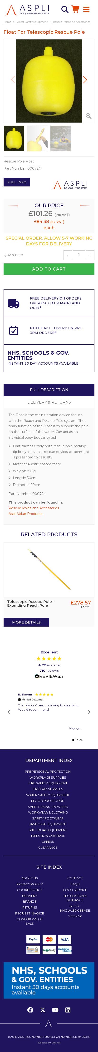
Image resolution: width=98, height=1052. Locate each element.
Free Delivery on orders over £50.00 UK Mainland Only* (56, 303)
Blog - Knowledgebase (75, 908)
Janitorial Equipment (48, 824)
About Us (29, 878)
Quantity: (13, 255)
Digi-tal (55, 1042)
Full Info (16, 182)
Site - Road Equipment (48, 830)
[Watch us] (55, 1010)
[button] (85, 79)
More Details (26, 622)
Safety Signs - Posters (48, 807)
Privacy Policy (29, 884)
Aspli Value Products (25, 514)
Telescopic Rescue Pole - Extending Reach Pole (30, 603)
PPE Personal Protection (48, 771)
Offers (47, 841)
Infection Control (48, 836)
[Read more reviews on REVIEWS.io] (49, 676)
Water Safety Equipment (47, 795)
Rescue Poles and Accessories (34, 508)
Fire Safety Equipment (48, 783)
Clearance (47, 847)
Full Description (49, 390)
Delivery (29, 896)
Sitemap (75, 916)
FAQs (75, 884)
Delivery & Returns (49, 402)
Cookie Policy (29, 890)
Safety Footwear (48, 818)
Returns (29, 907)
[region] (49, 712)
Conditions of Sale (30, 921)
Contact (75, 878)
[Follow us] (43, 1010)
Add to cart (49, 269)
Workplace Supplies (47, 777)
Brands (30, 901)
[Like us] (31, 1010)
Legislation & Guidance (75, 898)
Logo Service (75, 890)
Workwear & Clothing (48, 812)
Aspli (13, 1036)
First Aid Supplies (48, 789)
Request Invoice (29, 913)
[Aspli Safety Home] (27, 10)
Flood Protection (47, 801)
